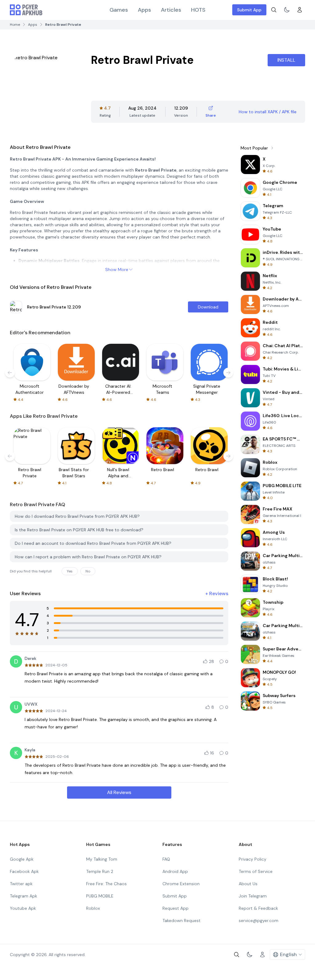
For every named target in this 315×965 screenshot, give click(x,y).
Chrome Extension (181, 883)
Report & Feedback (258, 908)
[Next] (228, 373)
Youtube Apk (23, 908)
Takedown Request (181, 920)
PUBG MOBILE (100, 896)
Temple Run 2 (99, 871)
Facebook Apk (24, 871)
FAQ (166, 859)
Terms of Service (256, 871)
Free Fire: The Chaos (106, 883)
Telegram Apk (23, 896)
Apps (144, 10)
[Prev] (10, 373)
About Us (248, 883)
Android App (175, 871)
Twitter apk (21, 883)
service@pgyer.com (258, 920)
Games (119, 10)
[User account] (299, 9)
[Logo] (26, 10)
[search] (273, 9)
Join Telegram (253, 896)
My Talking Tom (101, 859)
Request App (175, 908)
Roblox (93, 908)
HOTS (198, 10)
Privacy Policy (252, 859)
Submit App (249, 10)
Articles (171, 10)
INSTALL (286, 60)
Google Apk (22, 859)
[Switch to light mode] (286, 9)
